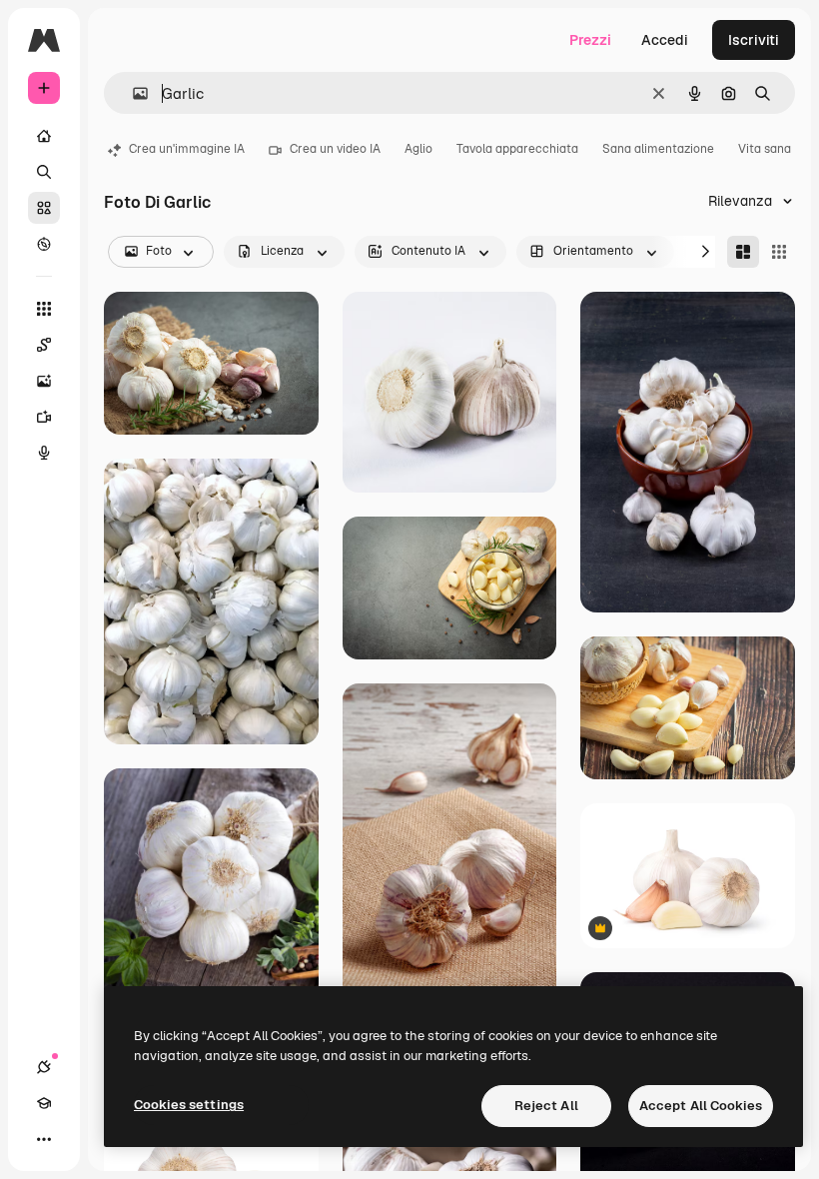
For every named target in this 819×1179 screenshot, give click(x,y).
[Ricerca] (44, 172)
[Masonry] (743, 252)
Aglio (418, 149)
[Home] (44, 136)
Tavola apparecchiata (517, 149)
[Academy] (44, 1103)
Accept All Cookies (700, 1105)
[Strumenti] (44, 309)
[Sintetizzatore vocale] (44, 453)
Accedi (664, 40)
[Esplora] (44, 244)
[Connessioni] (44, 1067)
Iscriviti (753, 40)
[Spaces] (44, 345)
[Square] (779, 252)
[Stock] (44, 208)
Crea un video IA (335, 149)
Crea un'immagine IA (187, 149)
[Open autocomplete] (132, 93)
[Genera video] (44, 417)
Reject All (546, 1105)
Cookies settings (189, 1104)
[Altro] (44, 1139)
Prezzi (590, 40)
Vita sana (764, 149)
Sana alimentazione (658, 149)
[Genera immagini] (44, 381)
